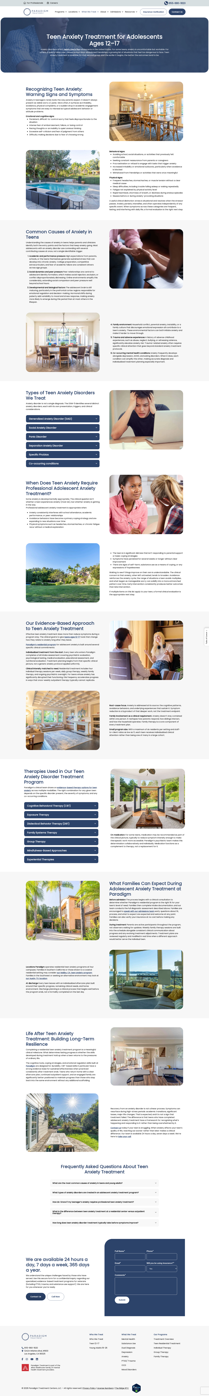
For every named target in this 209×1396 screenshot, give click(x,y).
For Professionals (35, 3)
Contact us (116, 1127)
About (103, 11)
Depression (127, 1352)
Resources (130, 11)
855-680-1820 (177, 3)
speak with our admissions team (139, 911)
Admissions (115, 11)
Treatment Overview (164, 1339)
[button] (206, 637)
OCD (124, 1365)
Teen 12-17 (94, 1343)
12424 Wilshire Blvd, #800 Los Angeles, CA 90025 (36, 1352)
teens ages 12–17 (72, 637)
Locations (73, 11)
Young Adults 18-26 (98, 1347)
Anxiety (125, 1356)
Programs (59, 11)
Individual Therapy (162, 1347)
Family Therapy (161, 1356)
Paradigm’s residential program (41, 644)
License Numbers (105, 1388)
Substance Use (129, 1343)
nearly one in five (72, 49)
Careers (54, 3)
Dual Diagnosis (128, 1347)
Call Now (56, 1296)
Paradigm (30, 1066)
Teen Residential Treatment (167, 1343)
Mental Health (128, 1339)
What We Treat (89, 11)
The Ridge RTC (122, 1388)
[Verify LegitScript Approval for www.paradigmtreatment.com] (136, 1388)
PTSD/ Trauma (128, 1360)
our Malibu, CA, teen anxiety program (74, 972)
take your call (124, 1136)
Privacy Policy (89, 1388)
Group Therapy (161, 1352)
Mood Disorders (129, 1369)
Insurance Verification (153, 12)
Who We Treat (96, 1339)
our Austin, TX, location (36, 978)
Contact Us (177, 12)
